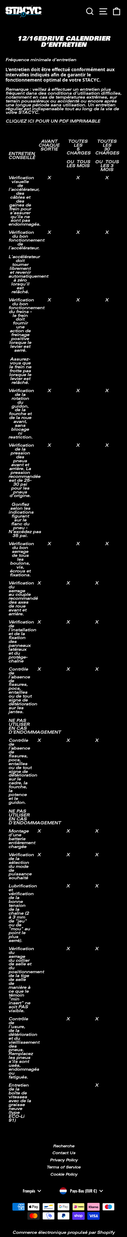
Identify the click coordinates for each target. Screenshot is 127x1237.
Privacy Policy (64, 1160)
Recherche (63, 1146)
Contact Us (63, 1153)
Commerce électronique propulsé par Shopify (63, 1233)
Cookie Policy (63, 1175)
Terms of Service (63, 1167)
